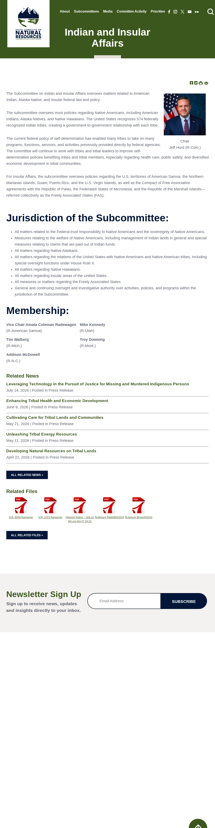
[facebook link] (169, 12)
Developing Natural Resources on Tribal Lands (51, 451)
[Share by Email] (206, 82)
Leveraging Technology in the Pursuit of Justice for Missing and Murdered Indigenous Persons (97, 384)
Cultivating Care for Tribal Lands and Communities (55, 417)
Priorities (158, 11)
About (65, 11)
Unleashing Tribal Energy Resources (41, 434)
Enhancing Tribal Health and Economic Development (57, 401)
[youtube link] (189, 12)
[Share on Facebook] (191, 82)
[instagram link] (175, 12)
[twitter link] (182, 12)
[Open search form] (210, 12)
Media (108, 11)
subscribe (184, 601)
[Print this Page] (201, 82)
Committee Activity (132, 11)
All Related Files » (27, 535)
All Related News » (27, 475)
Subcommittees (86, 11)
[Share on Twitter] (196, 82)
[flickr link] (197, 12)
